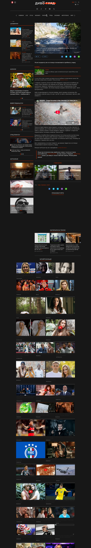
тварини (43, 185)
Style (31, 15)
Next (74, 15)
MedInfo (37, 15)
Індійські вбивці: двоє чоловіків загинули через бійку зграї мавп (61, 72)
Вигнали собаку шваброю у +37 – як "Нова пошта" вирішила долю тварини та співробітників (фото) (27, 125)
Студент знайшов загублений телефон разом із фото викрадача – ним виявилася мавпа (45, 175)
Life (27, 15)
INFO (72, 15)
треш (39, 185)
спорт (48, 185)
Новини (21, 15)
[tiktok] (41, 9)
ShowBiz (57, 15)
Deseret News (64, 80)
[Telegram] (45, 9)
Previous (16, 15)
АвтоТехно (65, 15)
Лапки (44, 15)
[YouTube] (50, 9)
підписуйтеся (52, 154)
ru (76, 2)
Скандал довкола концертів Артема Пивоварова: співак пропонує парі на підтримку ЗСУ (21, 212)
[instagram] (37, 9)
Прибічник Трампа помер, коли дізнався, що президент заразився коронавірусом (69, 175)
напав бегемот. (62, 147)
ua (73, 2)
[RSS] (54, 9)
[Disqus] (58, 212)
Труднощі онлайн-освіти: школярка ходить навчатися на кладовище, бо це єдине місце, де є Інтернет (57, 248)
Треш (51, 15)
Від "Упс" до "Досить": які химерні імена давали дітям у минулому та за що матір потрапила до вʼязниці (21, 149)
